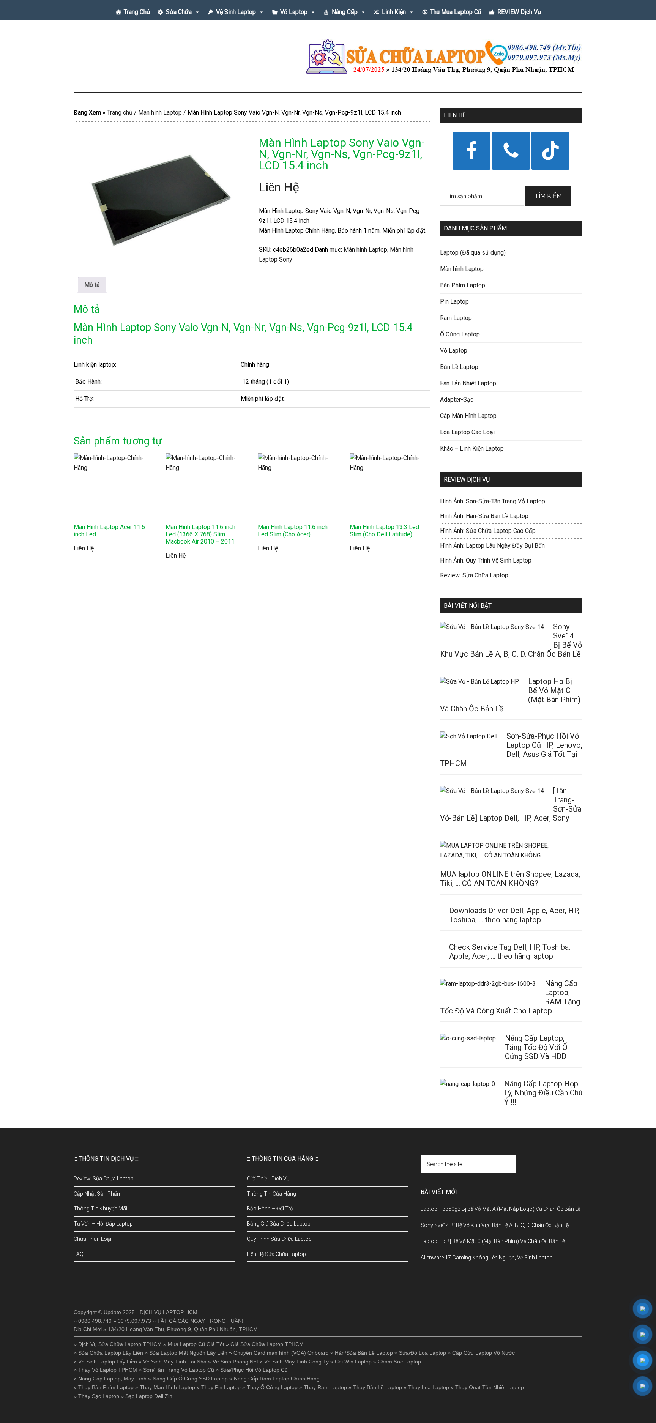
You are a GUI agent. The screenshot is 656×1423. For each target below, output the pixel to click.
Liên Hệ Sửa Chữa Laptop (276, 1254)
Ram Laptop (456, 317)
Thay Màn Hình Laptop (167, 1387)
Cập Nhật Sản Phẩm (98, 1194)
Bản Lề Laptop (459, 366)
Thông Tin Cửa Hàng (271, 1194)
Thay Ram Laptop (325, 1387)
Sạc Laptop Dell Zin (148, 1396)
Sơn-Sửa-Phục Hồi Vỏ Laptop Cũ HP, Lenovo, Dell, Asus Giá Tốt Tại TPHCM (511, 749)
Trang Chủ (137, 12)
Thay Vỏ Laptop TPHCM (107, 1370)
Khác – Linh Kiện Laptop (472, 448)
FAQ (79, 1254)
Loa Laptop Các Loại (467, 432)
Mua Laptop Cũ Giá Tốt (196, 1344)
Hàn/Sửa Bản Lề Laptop (364, 1353)
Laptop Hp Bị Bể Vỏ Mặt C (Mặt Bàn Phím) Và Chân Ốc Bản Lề (493, 1241)
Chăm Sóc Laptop (399, 1361)
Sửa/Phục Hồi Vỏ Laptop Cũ (254, 1370)
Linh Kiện (394, 12)
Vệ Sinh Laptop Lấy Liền (107, 1361)
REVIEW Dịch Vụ (519, 12)
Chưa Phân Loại (92, 1239)
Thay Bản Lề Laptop (377, 1387)
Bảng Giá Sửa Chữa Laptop (279, 1224)
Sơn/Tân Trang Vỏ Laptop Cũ (178, 1370)
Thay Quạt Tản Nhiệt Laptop (489, 1387)
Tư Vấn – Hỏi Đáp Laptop (103, 1224)
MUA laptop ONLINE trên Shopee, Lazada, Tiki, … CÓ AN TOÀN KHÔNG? (510, 879)
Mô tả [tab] (92, 284)
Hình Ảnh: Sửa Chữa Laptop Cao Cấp (488, 530)
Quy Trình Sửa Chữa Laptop (279, 1239)
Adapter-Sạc (456, 399)
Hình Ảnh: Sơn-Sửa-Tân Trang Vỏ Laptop (492, 501)
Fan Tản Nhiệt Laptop (468, 383)
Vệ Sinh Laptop (236, 12)
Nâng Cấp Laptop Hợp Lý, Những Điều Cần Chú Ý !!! (543, 1092)
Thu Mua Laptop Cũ (455, 12)
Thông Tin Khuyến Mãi (100, 1209)
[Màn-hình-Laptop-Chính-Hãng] (159, 196)
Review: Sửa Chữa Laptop (474, 575)
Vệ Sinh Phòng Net (235, 1361)
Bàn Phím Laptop (462, 285)
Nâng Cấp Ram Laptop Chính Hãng (277, 1379)
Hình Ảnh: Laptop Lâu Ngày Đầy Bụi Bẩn (492, 545)
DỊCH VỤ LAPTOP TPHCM (146, 56)
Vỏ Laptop (294, 12)
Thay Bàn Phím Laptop (106, 1387)
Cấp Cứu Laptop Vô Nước (483, 1353)
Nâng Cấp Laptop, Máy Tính (112, 1379)
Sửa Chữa (179, 12)
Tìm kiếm (548, 196)
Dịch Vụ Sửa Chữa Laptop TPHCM (120, 1344)
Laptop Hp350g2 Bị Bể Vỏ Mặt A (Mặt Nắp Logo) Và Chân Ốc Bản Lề (500, 1209)
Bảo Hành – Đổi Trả (270, 1209)
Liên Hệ (279, 187)
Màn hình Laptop (160, 112)
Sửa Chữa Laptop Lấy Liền (110, 1353)
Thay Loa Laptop (428, 1387)
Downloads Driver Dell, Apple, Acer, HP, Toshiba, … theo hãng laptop (514, 915)
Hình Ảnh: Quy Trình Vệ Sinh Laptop (485, 560)
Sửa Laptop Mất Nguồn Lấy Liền (188, 1353)
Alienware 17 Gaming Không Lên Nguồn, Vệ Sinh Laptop (487, 1257)
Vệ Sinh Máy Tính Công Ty (296, 1361)
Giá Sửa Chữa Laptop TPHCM (267, 1344)
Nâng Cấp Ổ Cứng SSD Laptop (190, 1379)
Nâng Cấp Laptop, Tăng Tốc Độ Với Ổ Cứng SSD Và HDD (536, 1047)
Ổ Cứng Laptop (460, 334)
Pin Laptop (454, 301)
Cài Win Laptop (353, 1361)
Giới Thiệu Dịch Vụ (268, 1179)
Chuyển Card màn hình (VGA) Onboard (281, 1353)
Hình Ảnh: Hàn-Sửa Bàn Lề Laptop (484, 516)
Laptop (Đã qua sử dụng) (473, 252)
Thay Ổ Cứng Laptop (272, 1387)
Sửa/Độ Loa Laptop (422, 1353)
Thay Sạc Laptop (98, 1396)
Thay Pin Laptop (221, 1387)
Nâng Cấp (345, 12)
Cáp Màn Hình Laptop (468, 415)
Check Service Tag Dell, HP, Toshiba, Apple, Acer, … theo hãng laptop (509, 951)
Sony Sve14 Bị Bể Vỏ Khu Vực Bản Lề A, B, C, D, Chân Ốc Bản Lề (495, 1225)
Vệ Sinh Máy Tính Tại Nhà (175, 1361)
